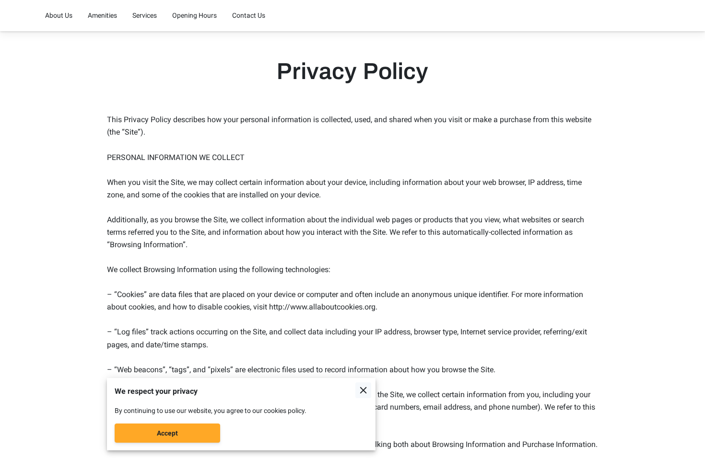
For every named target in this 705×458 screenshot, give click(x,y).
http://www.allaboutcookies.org (322, 306)
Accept (167, 433)
